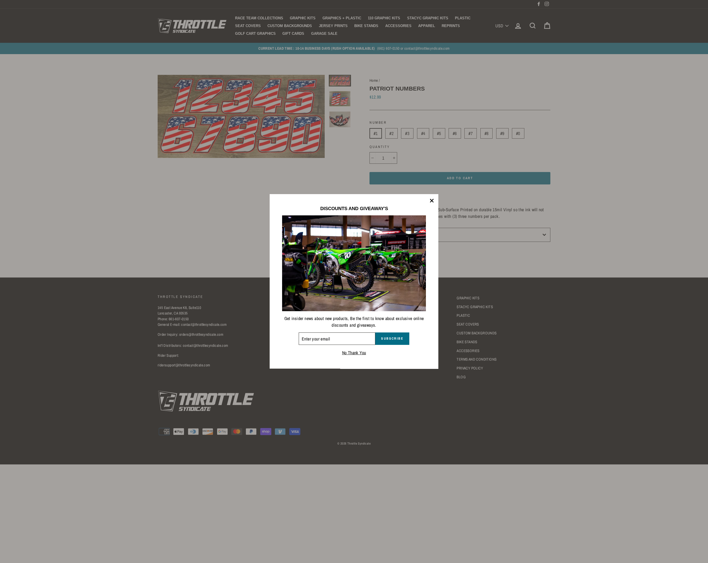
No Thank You (354, 353)
